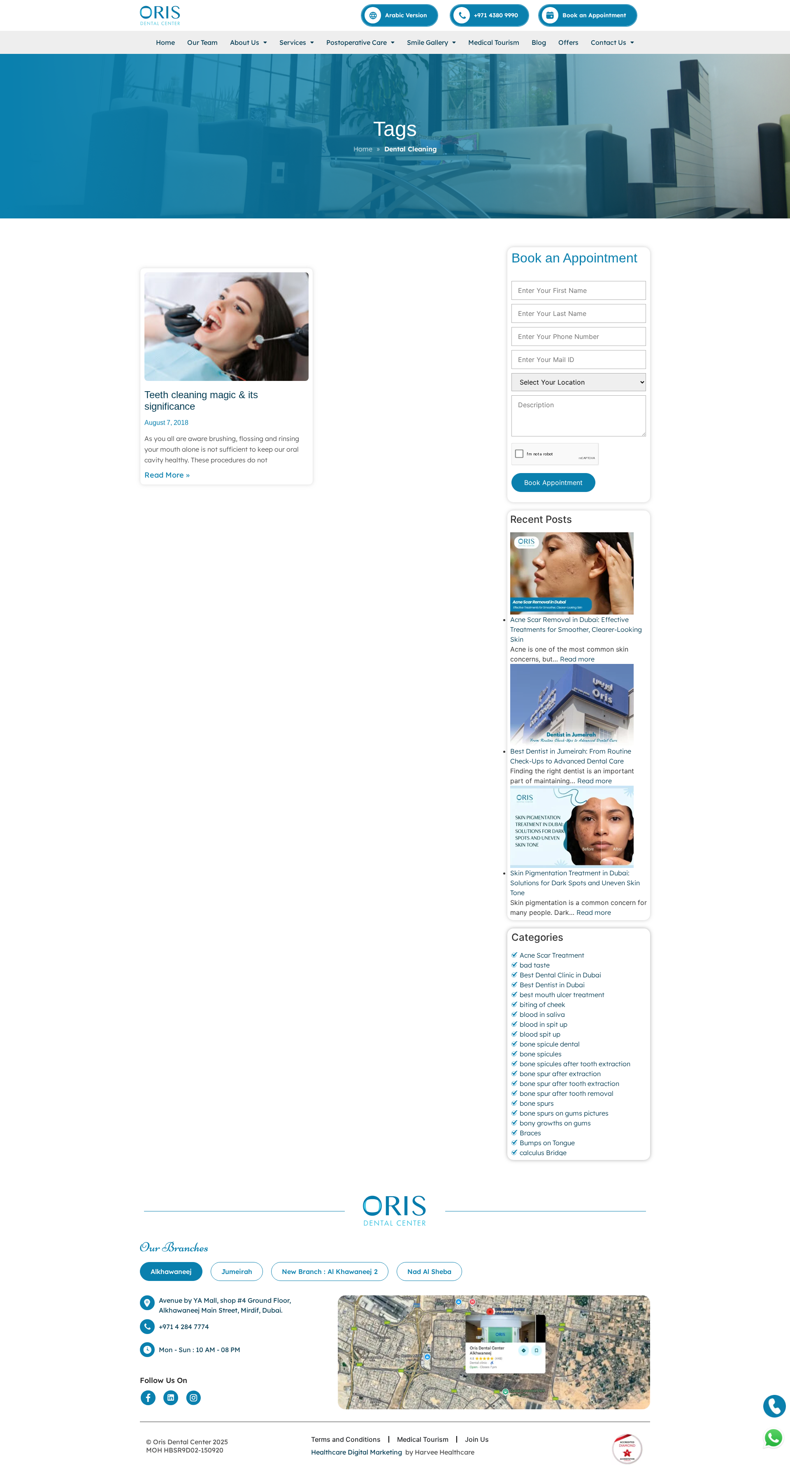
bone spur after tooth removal (566, 1093)
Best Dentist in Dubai (552, 985)
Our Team (202, 42)
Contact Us (608, 42)
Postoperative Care (356, 42)
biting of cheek (542, 1004)
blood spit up (540, 1034)
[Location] (494, 1352)
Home (165, 42)
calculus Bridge (543, 1152)
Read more (577, 659)
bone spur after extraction (560, 1074)
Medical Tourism (493, 42)
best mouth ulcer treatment (562, 995)
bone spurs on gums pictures (564, 1113)
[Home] (160, 15)
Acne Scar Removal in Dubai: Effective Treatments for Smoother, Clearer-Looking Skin (576, 629)
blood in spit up (543, 1024)
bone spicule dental (550, 1044)
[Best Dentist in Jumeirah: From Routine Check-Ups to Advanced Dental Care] (578, 705)
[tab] (171, 1271)
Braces (530, 1133)
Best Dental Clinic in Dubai (560, 975)
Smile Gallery (427, 42)
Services (292, 42)
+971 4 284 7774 (184, 1327)
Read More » (167, 475)
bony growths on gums (555, 1123)
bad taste (535, 965)
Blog (539, 42)
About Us (244, 42)
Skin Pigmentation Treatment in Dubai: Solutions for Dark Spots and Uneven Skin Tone (575, 883)
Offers (568, 42)
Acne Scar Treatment (552, 955)
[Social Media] (148, 1398)
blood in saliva (542, 1014)
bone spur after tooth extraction (569, 1083)
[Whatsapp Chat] (773, 1438)
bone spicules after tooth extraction (575, 1064)
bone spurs (537, 1103)
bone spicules (541, 1054)
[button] (248, 42)
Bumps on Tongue (547, 1143)
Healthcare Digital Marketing (356, 1452)
